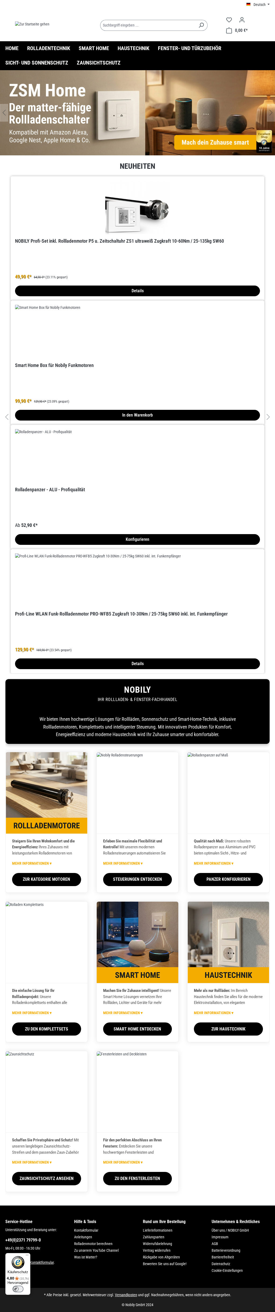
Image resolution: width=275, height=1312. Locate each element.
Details (138, 290)
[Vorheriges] (4, 112)
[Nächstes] (271, 112)
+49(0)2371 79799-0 (23, 1240)
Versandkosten (126, 1295)
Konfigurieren (137, 539)
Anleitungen (83, 1237)
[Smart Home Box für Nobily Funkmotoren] (137, 331)
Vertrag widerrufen (157, 1250)
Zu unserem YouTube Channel (96, 1250)
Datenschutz (221, 1264)
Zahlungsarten (153, 1237)
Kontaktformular (42, 1262)
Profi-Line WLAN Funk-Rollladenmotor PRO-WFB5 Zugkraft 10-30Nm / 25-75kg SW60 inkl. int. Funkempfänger (121, 614)
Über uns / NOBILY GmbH (230, 1230)
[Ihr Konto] (242, 19)
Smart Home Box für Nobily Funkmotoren (54, 365)
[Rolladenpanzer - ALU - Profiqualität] (137, 456)
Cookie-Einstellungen (227, 1270)
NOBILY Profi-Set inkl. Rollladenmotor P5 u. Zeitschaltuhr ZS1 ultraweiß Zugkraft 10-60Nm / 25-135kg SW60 (119, 241)
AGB (215, 1244)
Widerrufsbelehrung (157, 1244)
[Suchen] (201, 25)
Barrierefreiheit (223, 1257)
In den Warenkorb (137, 415)
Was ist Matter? (85, 1257)
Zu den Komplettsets (46, 1029)
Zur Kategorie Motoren (46, 879)
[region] (137, 112)
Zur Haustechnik (228, 1029)
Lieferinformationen (157, 1230)
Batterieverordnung (226, 1250)
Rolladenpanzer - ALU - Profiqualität (50, 489)
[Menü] (27, 1256)
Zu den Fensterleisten (137, 1178)
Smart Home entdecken (137, 1029)
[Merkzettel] (229, 19)
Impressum (220, 1237)
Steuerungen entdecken (137, 879)
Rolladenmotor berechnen (93, 1244)
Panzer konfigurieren (229, 879)
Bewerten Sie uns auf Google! (164, 1264)
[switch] (18, 1289)
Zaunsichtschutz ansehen (47, 1178)
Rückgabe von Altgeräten (161, 1257)
